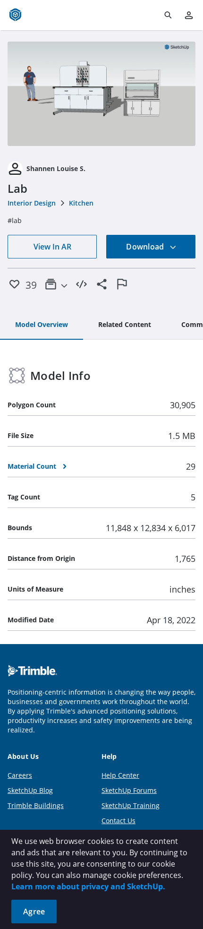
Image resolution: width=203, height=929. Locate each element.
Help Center (120, 775)
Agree (34, 911)
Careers (20, 775)
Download (146, 246)
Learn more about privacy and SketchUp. (88, 886)
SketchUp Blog (30, 790)
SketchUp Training (131, 805)
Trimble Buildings (36, 805)
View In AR (52, 246)
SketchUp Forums (129, 790)
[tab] (41, 325)
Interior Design (32, 202)
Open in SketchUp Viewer (101, 94)
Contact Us (118, 820)
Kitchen (81, 202)
